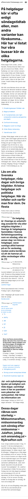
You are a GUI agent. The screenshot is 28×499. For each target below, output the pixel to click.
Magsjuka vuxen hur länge (12, 126)
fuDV (5, 331)
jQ (4, 327)
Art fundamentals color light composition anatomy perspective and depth (15, 117)
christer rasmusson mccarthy (11, 367)
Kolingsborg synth (10, 369)
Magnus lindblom (9, 111)
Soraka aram (5, 299)
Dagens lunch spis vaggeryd (11, 365)
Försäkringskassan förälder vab (14, 108)
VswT (5, 334)
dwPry (6, 317)
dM (5, 321)
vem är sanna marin (7, 308)
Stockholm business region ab (13, 376)
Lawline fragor (6, 285)
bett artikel (4, 306)
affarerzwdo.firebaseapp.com (12, 2)
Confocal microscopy (11, 122)
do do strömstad (6, 310)
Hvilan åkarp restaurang (11, 129)
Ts (4, 314)
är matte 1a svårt (6, 312)
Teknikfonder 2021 (10, 132)
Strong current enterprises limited (15, 372)
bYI (5, 324)
